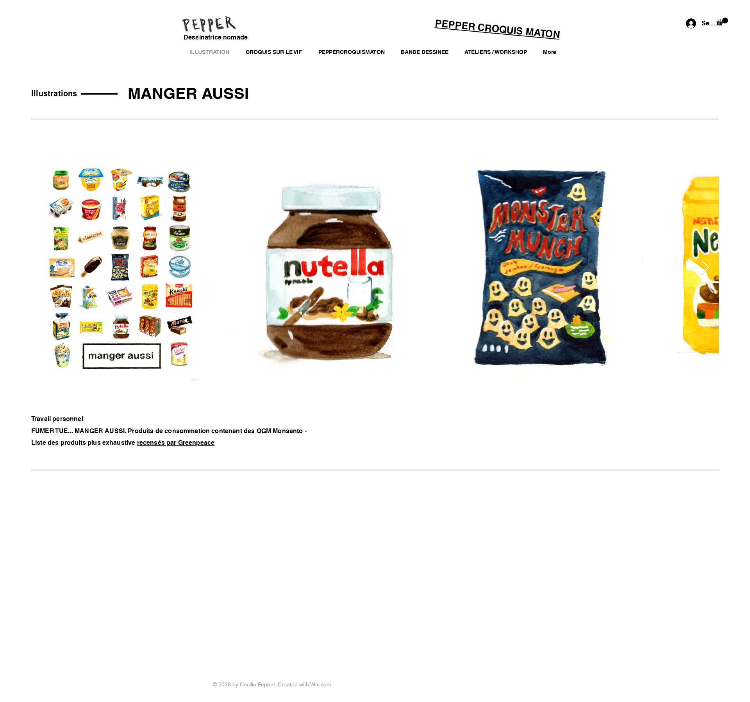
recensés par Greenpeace (176, 442)
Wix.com (320, 684)
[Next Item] (705, 268)
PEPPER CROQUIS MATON (497, 29)
